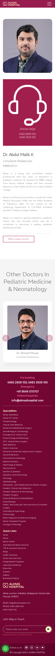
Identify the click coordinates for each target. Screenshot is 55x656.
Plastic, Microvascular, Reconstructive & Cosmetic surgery (25, 506)
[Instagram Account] (32, 647)
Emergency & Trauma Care (15, 434)
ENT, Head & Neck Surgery (15, 441)
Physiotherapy (9, 501)
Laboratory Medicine (12, 565)
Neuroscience (9, 468)
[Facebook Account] (26, 647)
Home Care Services (12, 558)
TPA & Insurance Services (14, 548)
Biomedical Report (11, 578)
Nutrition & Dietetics (11, 471)
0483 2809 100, (17, 382)
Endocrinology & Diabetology (15, 438)
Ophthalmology (9, 481)
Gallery (6, 575)
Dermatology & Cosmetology (15, 431)
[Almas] (11, 4)
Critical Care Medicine (13, 425)
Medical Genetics (10, 461)
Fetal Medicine (9, 445)
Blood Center (9, 541)
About (5, 538)
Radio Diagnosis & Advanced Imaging (19, 518)
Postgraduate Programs (13, 561)
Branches (7, 568)
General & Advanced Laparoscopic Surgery (22, 451)
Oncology (7, 478)
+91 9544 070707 (27, 391)
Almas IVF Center (10, 418)
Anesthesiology (9, 421)
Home (5, 535)
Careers (6, 571)
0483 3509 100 (38, 382)
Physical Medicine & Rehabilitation (18, 498)
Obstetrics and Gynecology (15, 475)
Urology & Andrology (12, 524)
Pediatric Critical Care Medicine (17, 488)
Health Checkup (10, 555)
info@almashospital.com (27, 400)
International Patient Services (16, 545)
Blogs (5, 551)
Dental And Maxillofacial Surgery (17, 428)
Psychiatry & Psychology (14, 511)
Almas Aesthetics (10, 415)
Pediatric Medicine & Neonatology (18, 491)
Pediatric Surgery (10, 495)
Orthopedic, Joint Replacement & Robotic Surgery (25, 485)
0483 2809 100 (17, 606)
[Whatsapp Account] (37, 647)
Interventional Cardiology (14, 458)
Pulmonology (8, 514)
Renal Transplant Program (14, 521)
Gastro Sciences (10, 448)
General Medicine (11, 455)
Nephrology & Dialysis (12, 465)
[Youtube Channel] (42, 647)
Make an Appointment (18, 239)
